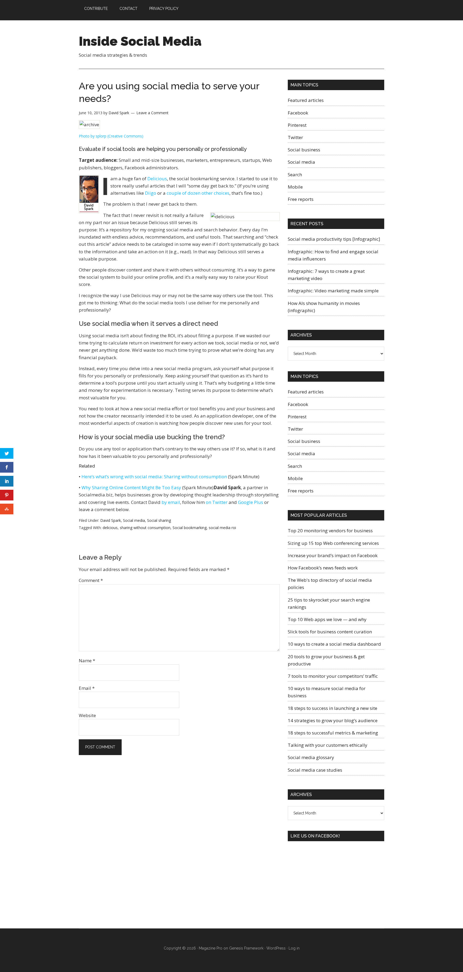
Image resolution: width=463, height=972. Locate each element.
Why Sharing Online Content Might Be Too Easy (131, 487)
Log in (294, 948)
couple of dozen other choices (198, 193)
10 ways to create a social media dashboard (334, 644)
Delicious (157, 178)
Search (295, 174)
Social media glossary (311, 757)
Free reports (300, 199)
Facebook (298, 113)
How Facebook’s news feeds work (323, 568)
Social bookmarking (190, 527)
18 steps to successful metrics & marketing (333, 733)
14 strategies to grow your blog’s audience (333, 720)
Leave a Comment (152, 112)
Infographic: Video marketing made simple (333, 291)
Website (87, 715)
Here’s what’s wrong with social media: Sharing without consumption (154, 476)
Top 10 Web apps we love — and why (327, 619)
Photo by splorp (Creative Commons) (111, 136)
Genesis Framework (246, 948)
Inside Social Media (140, 41)
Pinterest (297, 125)
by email (171, 502)
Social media (134, 520)
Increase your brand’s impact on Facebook (333, 555)
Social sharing (159, 520)
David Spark (110, 520)
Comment (91, 580)
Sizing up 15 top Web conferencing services (333, 543)
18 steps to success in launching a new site (332, 708)
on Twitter (216, 502)
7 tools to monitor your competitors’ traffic (333, 676)
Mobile (295, 187)
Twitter (295, 137)
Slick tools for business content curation (330, 632)
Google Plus (250, 502)
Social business (304, 150)
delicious (110, 527)
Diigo (150, 193)
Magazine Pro (210, 948)
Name (87, 660)
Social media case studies (315, 770)
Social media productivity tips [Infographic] (334, 239)
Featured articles (306, 100)
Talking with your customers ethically (327, 745)
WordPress (276, 948)
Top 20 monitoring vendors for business (330, 530)
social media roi (222, 527)
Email (87, 688)
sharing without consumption (145, 527)
